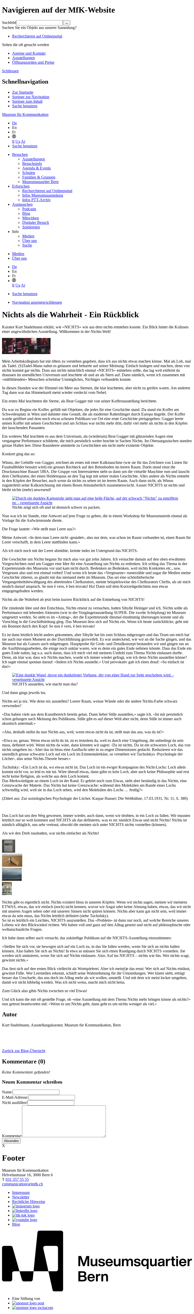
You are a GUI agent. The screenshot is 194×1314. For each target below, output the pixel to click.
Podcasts (29, 209)
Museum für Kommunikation (25, 114)
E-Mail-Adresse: (15, 1097)
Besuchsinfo (32, 163)
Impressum (21, 1192)
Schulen (28, 172)
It (13, 141)
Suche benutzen (24, 106)
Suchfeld (9, 22)
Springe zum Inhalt (27, 101)
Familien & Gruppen (38, 177)
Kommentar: (12, 1136)
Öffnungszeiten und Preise (33, 62)
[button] (14, 137)
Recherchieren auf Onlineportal (37, 36)
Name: (7, 1092)
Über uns (29, 240)
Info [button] (15, 231)
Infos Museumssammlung (42, 195)
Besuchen (20, 154)
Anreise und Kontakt (28, 53)
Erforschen (21, 186)
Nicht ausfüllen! (15, 1102)
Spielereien (31, 227)
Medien (28, 236)
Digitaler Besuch (35, 222)
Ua (17, 141)
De (14, 123)
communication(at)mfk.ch (22, 1184)
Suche (27, 245)
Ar (23, 141)
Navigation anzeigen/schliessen (37, 302)
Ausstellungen (23, 58)
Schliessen (10, 71)
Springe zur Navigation (30, 97)
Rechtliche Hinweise (28, 1201)
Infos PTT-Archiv (36, 200)
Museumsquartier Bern (40, 182)
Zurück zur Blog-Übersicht (23, 1051)
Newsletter (20, 1197)
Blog (26, 213)
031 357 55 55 (17, 1179)
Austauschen (22, 204)
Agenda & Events (36, 168)
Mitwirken (30, 218)
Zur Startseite (22, 92)
